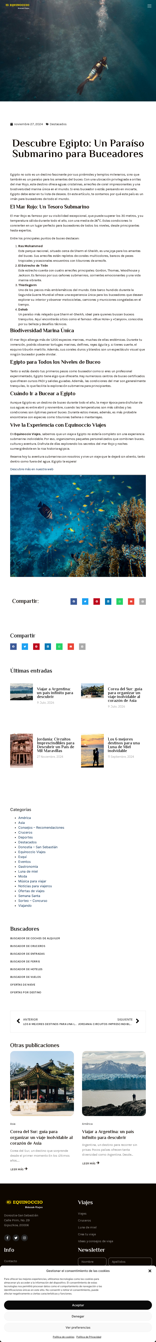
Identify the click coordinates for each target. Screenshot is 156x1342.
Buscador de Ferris (25, 961)
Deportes (25, 837)
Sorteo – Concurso (32, 901)
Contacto (10, 1261)
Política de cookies (63, 1336)
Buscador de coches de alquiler (35, 938)
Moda (22, 876)
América (24, 818)
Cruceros (25, 832)
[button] (150, 1271)
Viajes (82, 1213)
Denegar (78, 1316)
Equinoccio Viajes (32, 852)
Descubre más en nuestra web (31, 469)
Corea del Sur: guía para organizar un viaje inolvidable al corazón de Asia (125, 695)
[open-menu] (149, 6)
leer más (17, 1169)
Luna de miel (28, 871)
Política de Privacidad (88, 1336)
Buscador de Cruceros (27, 946)
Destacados (58, 124)
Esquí (22, 857)
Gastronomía (28, 866)
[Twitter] (16, 1238)
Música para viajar (32, 881)
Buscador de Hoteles (26, 969)
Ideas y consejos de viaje (95, 1241)
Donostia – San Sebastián (37, 847)
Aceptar (78, 1305)
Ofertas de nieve (22, 984)
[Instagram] (24, 1238)
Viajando (25, 905)
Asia (21, 823)
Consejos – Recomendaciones (41, 827)
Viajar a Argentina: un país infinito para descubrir (55, 693)
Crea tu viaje (87, 1234)
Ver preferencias (78, 1327)
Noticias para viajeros (35, 886)
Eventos (24, 862)
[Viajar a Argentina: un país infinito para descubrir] (114, 1083)
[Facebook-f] (7, 1238)
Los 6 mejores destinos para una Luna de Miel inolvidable (124, 745)
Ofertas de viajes (31, 891)
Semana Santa (29, 896)
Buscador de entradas (27, 953)
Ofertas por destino (25, 992)
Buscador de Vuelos (25, 977)
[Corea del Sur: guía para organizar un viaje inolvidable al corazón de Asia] (42, 1083)
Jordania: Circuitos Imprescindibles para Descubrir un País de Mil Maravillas (55, 745)
